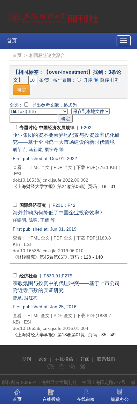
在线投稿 (64, 359)
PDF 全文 (63, 167)
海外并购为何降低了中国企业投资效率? (57, 212)
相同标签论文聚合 (47, 55)
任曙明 (19, 220)
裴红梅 (31, 297)
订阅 (85, 359)
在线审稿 (86, 399)
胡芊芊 (19, 149)
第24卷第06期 (49, 186)
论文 (43, 359)
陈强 (33, 220)
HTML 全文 (38, 167)
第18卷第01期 (49, 334)
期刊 (26, 359)
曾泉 (17, 297)
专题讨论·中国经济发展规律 (47, 127)
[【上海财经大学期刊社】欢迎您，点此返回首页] (54, 15)
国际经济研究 (32, 205)
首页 (12, 40)
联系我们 (106, 359)
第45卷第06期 (40, 257)
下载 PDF (86, 167)
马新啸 (35, 149)
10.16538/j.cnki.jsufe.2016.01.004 (54, 328)
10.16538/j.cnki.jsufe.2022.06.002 (54, 180)
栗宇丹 (51, 149)
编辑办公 (120, 399)
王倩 (44, 220)
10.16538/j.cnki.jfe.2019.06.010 (51, 250)
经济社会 (28, 275)
